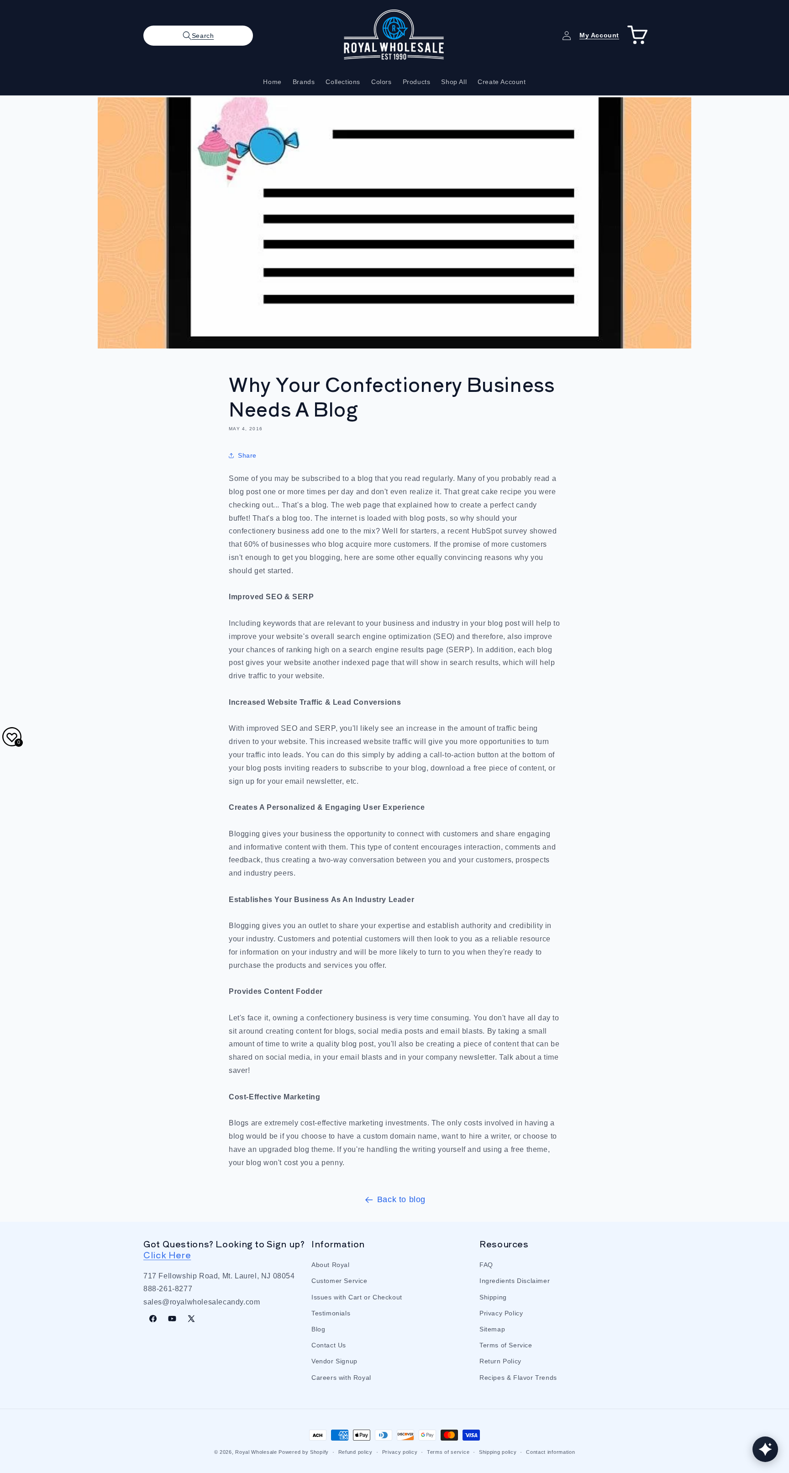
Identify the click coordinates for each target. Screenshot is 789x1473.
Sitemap (492, 1329)
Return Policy (500, 1361)
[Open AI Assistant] (765, 1449)
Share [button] (247, 455)
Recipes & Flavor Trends (518, 1377)
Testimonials (330, 1313)
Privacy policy (400, 1451)
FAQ (486, 1264)
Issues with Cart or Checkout (356, 1296)
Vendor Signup (334, 1361)
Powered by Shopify (304, 1452)
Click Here (167, 1254)
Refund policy (355, 1451)
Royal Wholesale (256, 1452)
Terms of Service (505, 1345)
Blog (318, 1329)
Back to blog (401, 1199)
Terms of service (448, 1451)
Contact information (550, 1451)
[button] (198, 36)
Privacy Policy (501, 1313)
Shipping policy (498, 1451)
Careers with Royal (341, 1377)
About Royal (330, 1264)
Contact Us (328, 1345)
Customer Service (339, 1280)
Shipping (493, 1296)
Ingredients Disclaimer (514, 1280)
